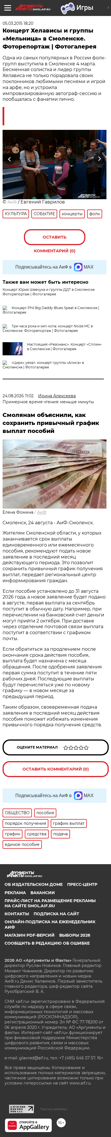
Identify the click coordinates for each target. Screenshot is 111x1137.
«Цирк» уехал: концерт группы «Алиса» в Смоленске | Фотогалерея (43, 364)
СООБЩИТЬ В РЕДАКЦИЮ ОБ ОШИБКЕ (47, 943)
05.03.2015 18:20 (18, 23)
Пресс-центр (82, 884)
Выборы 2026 (74, 935)
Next (99, 159)
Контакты (17, 913)
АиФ (12, 202)
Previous (9, 159)
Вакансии (42, 892)
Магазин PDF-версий (30, 935)
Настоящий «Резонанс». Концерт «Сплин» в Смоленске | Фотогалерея (64, 346)
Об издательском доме (34, 884)
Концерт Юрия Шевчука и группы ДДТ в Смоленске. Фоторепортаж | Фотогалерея (49, 291)
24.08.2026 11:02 (18, 395)
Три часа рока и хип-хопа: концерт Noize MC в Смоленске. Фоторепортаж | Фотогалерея (48, 328)
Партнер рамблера (53, 1109)
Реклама (15, 892)
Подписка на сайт (56, 913)
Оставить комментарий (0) (54, 240)
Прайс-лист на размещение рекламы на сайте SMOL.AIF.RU (50, 903)
